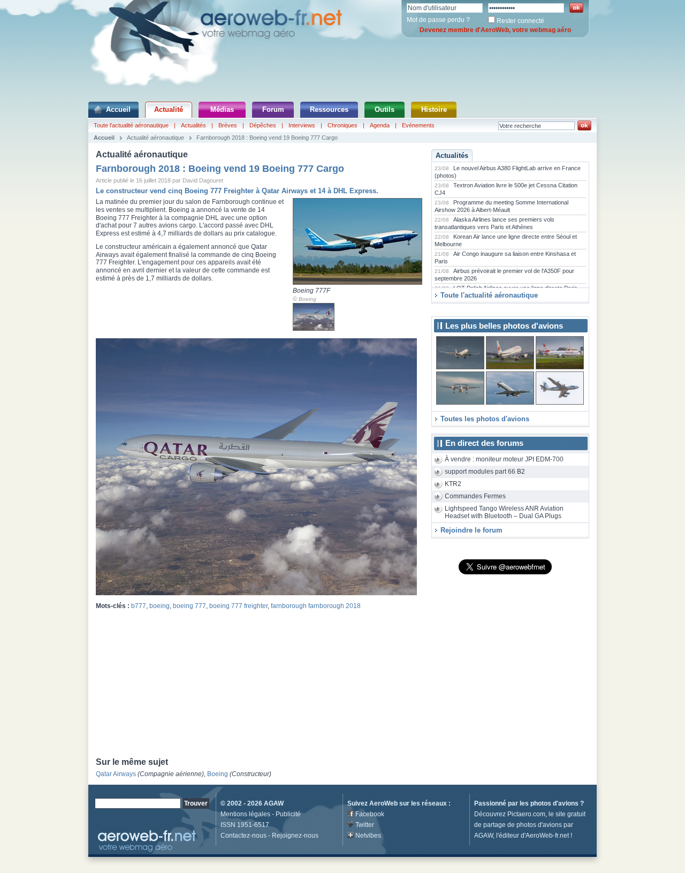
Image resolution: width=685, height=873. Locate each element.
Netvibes (368, 835)
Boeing (307, 299)
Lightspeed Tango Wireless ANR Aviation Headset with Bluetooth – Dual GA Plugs (504, 512)
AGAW (274, 803)
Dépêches (262, 125)
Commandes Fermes (475, 496)
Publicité (288, 814)
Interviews (301, 125)
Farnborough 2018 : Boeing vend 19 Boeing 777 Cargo (267, 137)
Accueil (118, 109)
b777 (138, 606)
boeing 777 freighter (238, 606)
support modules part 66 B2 (485, 471)
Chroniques (342, 125)
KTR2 (453, 484)
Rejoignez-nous (295, 835)
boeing (159, 606)
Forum (273, 109)
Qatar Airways (116, 774)
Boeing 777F (311, 290)
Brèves (227, 125)
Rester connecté (520, 21)
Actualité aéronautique (155, 137)
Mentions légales (245, 814)
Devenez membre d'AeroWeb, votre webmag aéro (495, 30)
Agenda (380, 125)
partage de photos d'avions (522, 825)
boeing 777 (189, 606)
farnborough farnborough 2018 (316, 606)
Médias (222, 109)
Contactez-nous (243, 835)
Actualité (168, 109)
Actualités (193, 125)
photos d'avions (554, 803)
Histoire (434, 109)
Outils (384, 109)
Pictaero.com (526, 814)
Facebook (369, 814)
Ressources (329, 109)
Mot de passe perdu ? (438, 20)
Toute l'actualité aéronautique (131, 125)
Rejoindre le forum (471, 530)
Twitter (364, 825)
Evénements (418, 125)
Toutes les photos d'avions (484, 419)
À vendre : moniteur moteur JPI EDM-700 (504, 459)
